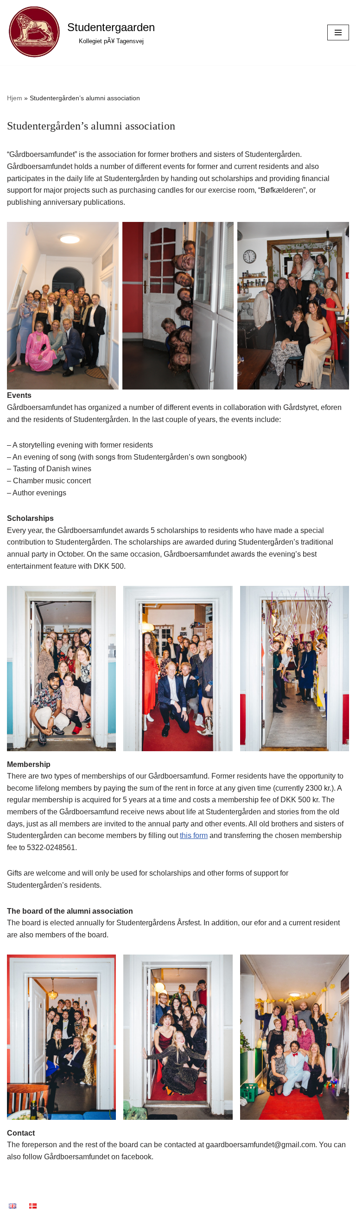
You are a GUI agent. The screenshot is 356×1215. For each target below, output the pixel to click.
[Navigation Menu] (338, 32)
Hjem (14, 98)
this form (194, 835)
